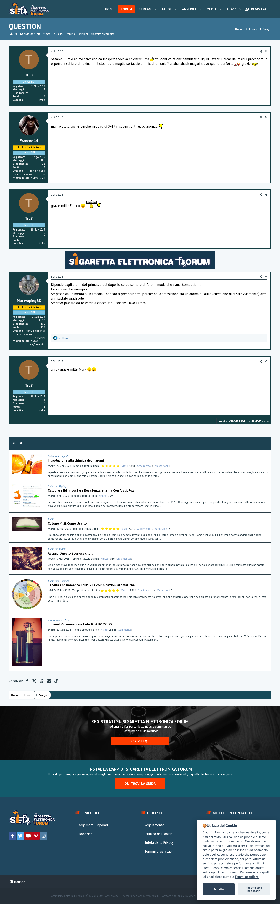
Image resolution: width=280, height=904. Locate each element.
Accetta (218, 889)
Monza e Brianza (35, 330)
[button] (155, 9)
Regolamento (154, 825)
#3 (266, 194)
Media (211, 9)
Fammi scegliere (247, 876)
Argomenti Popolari (93, 825)
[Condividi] (267, 456)
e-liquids (58, 34)
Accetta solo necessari (254, 889)
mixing (71, 34)
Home (109, 9)
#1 (266, 51)
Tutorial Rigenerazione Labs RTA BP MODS (80, 624)
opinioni (83, 34)
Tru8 (15, 34)
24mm (46, 34)
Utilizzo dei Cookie (158, 834)
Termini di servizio (158, 851)
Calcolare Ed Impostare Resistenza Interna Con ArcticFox (91, 490)
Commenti (124, 629)
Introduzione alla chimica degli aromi (76, 460)
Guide (167, 9)
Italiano (19, 882)
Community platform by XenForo (84, 896)
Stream (145, 9)
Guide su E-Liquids (58, 456)
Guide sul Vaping (57, 486)
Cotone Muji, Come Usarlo (67, 523)
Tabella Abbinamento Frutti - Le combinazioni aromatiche (91, 585)
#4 (266, 277)
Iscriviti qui (140, 741)
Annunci (189, 9)
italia (42, 100)
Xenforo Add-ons (141, 896)
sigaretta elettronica (102, 34)
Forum (126, 9)
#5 (266, 361)
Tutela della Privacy (159, 842)
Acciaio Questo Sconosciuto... (70, 553)
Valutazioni (161, 466)
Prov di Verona (37, 170)
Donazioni (86, 834)
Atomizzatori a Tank (58, 620)
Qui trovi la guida (140, 783)
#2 (266, 117)
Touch (51, 558)
